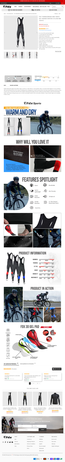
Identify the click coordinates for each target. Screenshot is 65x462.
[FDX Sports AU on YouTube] (12, 442)
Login (58, 3)
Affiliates (41, 439)
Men (15, 439)
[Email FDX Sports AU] (3, 442)
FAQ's (28, 448)
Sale (15, 446)
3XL (58, 61)
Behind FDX (41, 450)
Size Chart (54, 441)
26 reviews (41, 30)
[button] (16, 6)
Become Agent (42, 446)
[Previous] (5, 32)
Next (59, 13)
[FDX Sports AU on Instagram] (8, 442)
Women (16, 441)
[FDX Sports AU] (7, 6)
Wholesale (41, 448)
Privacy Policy (29, 446)
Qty (39, 65)
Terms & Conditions (31, 443)
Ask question (48, 30)
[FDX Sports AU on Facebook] (5, 442)
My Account (54, 439)
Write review (57, 369)
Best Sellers (17, 443)
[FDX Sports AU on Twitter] (10, 442)
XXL (55, 61)
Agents (40, 443)
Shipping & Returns (31, 441)
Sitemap (53, 443)
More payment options (56, 74)
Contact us (29, 439)
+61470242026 (4, 3)
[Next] (37, 32)
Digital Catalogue (55, 446)
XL (52, 61)
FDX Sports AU (8, 455)
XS (40, 61)
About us (41, 441)
